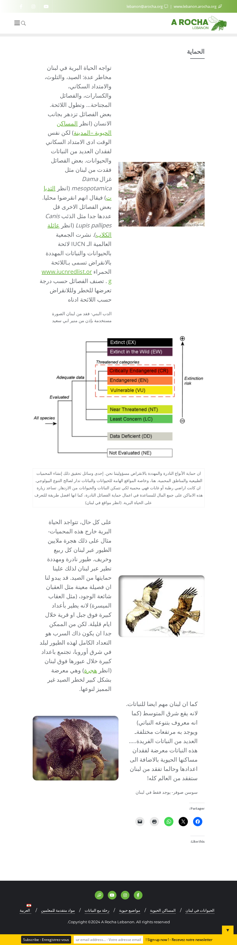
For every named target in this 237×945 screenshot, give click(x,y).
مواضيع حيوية (129, 910)
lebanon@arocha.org (145, 6)
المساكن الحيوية (163, 910)
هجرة (90, 670)
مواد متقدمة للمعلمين (58, 910)
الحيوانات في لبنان (200, 910)
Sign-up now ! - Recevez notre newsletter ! (179, 939)
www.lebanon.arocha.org (195, 6)
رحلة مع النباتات (97, 910)
